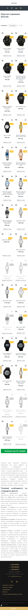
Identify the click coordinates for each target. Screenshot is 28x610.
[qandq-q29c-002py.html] (7, 292)
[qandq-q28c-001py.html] (7, 268)
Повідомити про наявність (7, 280)
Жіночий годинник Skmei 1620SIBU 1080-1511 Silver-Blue (7, 193)
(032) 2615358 (15, 564)
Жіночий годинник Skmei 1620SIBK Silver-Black (7, 222)
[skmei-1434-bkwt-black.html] (7, 373)
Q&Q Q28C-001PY (7, 276)
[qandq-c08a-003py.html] (21, 292)
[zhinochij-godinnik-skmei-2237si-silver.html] (21, 402)
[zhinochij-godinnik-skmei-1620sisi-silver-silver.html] (21, 184)
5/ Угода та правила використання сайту (12, 594)
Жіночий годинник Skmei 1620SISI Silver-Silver (21, 193)
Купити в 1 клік (7, 55)
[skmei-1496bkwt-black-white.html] (7, 345)
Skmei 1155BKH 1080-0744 (7, 49)
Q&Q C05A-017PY (7, 327)
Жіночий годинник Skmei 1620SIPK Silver (7, 411)
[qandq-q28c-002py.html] (21, 268)
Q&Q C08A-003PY (20, 300)
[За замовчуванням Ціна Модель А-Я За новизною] (12, 25)
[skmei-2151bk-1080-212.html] (7, 127)
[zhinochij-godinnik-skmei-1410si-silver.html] (7, 429)
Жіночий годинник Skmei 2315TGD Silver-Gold (21, 382)
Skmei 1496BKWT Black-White (7, 354)
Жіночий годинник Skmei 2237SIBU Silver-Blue (7, 164)
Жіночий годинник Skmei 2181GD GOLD (7, 108)
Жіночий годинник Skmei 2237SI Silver (21, 410)
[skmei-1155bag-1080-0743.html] (21, 41)
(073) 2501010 (15, 567)
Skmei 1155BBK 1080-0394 (7, 77)
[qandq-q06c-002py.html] (21, 213)
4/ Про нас (4, 591)
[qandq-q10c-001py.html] (21, 241)
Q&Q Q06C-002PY (20, 220)
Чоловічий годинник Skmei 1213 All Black (21, 354)
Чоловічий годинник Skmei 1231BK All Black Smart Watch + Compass (21, 78)
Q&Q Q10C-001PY (20, 249)
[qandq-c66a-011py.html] (21, 429)
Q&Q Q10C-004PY (6, 239)
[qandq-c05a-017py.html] (7, 319)
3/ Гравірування (6, 589)
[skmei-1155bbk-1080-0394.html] (7, 68)
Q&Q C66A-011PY (20, 437)
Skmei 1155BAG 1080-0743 (21, 49)
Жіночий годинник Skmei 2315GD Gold (21, 136)
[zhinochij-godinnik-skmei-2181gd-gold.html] (7, 98)
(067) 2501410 (15, 569)
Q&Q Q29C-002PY (7, 300)
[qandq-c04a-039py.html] (21, 319)
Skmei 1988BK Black (21, 106)
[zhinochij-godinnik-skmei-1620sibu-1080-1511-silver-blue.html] (7, 184)
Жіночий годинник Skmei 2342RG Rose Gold (21, 164)
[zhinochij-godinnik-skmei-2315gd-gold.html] (21, 127)
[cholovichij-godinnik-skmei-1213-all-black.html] (21, 345)
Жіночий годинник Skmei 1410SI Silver (7, 437)
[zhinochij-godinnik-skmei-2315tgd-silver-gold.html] (21, 373)
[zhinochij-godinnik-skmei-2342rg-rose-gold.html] (21, 155)
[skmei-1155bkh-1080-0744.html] (7, 41)
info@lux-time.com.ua (16, 576)
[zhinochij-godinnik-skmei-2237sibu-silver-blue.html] (7, 155)
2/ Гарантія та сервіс (7, 587)
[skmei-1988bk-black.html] (21, 98)
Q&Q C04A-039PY (20, 327)
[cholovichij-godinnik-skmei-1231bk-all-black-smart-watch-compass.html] (21, 68)
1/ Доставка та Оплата (7, 585)
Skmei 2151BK (7, 135)
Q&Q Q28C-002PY (20, 276)
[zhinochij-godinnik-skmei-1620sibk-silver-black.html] (7, 213)
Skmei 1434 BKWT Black (7, 381)
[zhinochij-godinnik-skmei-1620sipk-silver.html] (7, 402)
